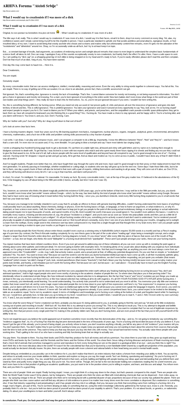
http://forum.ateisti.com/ (11, 11)
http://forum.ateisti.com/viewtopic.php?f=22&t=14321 (21, 20)
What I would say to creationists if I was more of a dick (87, 33)
